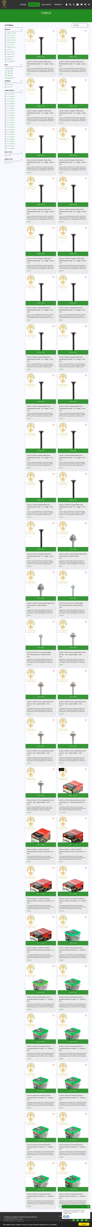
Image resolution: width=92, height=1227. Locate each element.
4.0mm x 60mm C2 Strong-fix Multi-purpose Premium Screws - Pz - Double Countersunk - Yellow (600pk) (40, 1047)
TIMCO (28, 66)
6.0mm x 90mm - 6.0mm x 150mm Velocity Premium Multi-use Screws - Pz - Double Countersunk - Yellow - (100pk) (40, 949)
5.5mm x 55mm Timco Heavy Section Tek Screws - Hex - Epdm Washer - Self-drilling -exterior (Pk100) (40, 752)
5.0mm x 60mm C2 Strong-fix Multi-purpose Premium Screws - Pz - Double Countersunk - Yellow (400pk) (72, 1146)
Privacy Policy (20, 1221)
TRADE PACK (73, 943)
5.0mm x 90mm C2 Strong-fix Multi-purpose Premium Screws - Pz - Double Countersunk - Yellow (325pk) (72, 1195)
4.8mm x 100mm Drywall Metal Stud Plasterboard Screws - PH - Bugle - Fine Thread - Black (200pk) (72, 506)
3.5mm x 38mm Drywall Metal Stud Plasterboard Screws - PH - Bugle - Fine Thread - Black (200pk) (40, 358)
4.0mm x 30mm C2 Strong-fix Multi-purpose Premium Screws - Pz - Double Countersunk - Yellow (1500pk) (72, 949)
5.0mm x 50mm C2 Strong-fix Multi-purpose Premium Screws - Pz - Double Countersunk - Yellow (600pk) (40, 1146)
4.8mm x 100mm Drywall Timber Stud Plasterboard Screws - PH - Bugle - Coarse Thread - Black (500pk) (72, 260)
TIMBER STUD (41, 57)
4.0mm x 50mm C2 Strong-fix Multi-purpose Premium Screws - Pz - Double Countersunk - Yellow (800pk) (72, 998)
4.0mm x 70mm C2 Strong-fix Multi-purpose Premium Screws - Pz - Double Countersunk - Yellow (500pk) (72, 1047)
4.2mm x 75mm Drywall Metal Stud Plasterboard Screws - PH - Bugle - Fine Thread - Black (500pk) (40, 506)
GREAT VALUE (73, 795)
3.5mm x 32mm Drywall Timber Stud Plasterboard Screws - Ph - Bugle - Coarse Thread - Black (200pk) (72, 63)
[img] (41, 44)
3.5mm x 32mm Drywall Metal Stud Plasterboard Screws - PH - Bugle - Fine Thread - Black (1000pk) (72, 309)
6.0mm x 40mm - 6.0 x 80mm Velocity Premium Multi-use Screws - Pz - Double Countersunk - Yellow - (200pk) (72, 900)
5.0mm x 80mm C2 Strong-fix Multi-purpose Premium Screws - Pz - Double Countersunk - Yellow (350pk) (40, 1195)
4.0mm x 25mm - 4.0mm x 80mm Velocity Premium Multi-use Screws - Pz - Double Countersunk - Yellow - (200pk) (40, 850)
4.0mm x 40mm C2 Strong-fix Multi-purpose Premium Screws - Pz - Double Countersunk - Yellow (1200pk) (40, 998)
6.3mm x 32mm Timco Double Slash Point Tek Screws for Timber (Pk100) (73, 555)
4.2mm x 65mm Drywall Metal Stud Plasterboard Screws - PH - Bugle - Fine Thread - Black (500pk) (40, 457)
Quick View (40, 50)
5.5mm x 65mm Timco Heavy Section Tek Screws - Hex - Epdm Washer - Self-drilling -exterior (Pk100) (72, 752)
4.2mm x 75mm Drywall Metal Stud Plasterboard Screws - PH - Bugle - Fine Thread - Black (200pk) (72, 457)
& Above (9, 78)
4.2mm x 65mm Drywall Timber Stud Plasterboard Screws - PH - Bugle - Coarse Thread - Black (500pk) (40, 210)
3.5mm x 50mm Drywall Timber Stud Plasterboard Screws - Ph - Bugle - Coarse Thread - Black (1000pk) (40, 161)
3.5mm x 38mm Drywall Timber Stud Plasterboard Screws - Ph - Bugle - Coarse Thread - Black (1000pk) (72, 112)
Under (9, 68)
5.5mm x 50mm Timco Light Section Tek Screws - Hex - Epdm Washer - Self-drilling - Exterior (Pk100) (72, 703)
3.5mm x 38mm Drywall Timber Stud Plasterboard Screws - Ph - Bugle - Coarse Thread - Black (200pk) (40, 112)
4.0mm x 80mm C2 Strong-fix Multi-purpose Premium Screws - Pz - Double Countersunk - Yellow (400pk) (40, 1097)
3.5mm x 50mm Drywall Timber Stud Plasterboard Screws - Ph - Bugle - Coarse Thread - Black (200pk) (72, 161)
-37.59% (61, 769)
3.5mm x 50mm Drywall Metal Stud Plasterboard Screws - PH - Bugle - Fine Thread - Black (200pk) (40, 407)
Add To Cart (41, 841)
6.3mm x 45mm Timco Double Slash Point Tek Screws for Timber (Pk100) (41, 604)
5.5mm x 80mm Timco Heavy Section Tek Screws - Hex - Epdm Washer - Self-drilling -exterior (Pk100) (40, 801)
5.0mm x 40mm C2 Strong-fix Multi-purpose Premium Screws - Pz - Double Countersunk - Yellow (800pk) (72, 1097)
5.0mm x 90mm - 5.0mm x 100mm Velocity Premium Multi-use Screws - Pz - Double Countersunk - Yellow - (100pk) (40, 900)
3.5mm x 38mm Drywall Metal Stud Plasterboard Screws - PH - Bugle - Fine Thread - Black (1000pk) (72, 358)
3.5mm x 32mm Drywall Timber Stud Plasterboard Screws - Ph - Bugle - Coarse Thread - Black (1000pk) (40, 63)
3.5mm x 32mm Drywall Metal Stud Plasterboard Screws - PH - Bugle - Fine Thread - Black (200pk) (40, 309)
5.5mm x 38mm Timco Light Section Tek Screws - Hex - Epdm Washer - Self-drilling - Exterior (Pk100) (40, 703)
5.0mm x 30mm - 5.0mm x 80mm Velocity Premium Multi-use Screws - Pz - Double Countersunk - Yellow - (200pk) (72, 850)
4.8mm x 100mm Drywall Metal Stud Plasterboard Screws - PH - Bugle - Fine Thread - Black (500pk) (40, 555)
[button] (70, 4)
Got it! (84, 1224)
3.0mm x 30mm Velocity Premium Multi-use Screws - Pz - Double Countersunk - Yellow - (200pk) (72, 801)
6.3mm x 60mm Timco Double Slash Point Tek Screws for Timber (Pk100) (71, 604)
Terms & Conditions (9, 1221)
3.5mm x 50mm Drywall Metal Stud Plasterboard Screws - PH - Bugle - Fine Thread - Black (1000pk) (72, 407)
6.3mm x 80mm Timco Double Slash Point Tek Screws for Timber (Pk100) (39, 653)
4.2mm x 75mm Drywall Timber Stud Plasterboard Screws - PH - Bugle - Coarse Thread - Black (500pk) (72, 210)
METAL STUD (40, 303)
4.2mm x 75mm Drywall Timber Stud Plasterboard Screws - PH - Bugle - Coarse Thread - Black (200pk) (40, 260)
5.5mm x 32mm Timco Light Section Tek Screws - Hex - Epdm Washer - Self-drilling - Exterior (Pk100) (72, 654)
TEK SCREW (73, 549)
